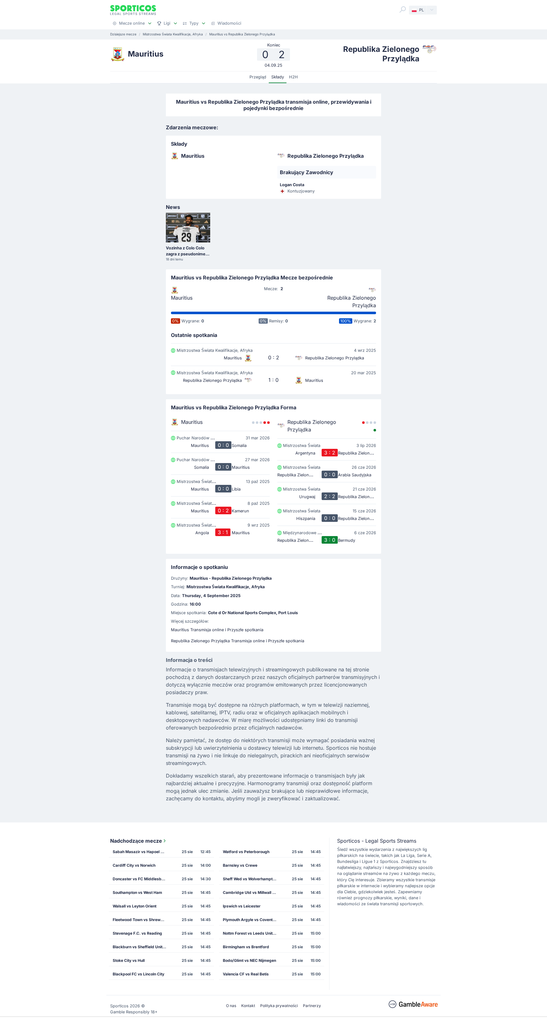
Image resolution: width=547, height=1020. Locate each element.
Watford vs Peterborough (246, 851)
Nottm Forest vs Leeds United (250, 933)
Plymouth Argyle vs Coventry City (251, 919)
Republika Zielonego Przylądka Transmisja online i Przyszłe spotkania (237, 640)
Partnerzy (312, 1005)
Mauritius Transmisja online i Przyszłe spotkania (217, 629)
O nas (231, 1005)
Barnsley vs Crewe (240, 865)
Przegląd (257, 77)
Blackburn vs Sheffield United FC (141, 946)
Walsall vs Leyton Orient (134, 906)
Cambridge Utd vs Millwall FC (250, 892)
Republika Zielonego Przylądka (351, 301)
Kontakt (248, 1005)
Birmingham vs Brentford (246, 946)
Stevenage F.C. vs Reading (137, 933)
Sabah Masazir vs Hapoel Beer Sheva (141, 851)
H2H (293, 77)
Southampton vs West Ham (137, 892)
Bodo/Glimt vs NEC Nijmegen (249, 960)
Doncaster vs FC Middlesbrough (141, 878)
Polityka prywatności (279, 1005)
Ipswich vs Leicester (242, 906)
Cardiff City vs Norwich (134, 865)
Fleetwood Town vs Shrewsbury (141, 919)
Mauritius (181, 298)
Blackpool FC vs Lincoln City (138, 974)
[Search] (402, 9)
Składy (277, 77)
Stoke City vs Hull (129, 960)
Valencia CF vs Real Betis (246, 974)
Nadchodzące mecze (136, 841)
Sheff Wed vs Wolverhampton (250, 878)
